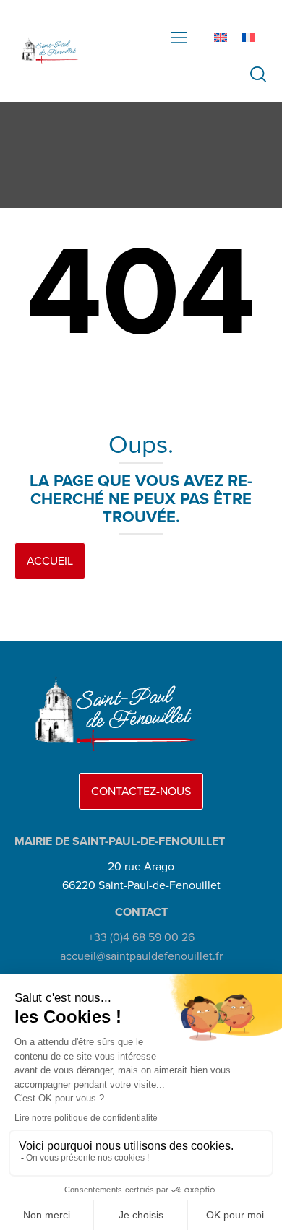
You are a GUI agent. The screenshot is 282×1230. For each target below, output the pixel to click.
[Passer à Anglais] (220, 37)
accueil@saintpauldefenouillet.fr (141, 956)
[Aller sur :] (46, 50)
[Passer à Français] (248, 37)
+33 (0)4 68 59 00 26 (141, 937)
